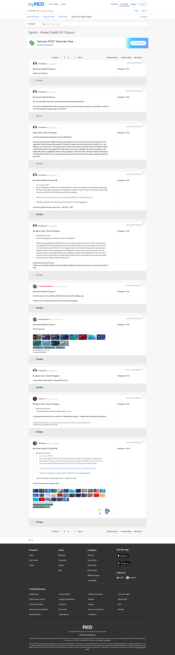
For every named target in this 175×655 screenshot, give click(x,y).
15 (124, 231)
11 (124, 69)
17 (124, 324)
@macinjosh (40, 185)
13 (124, 133)
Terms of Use (92, 560)
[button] (144, 60)
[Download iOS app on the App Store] (122, 555)
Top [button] (32, 540)
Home (31, 555)
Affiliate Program (93, 575)
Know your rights (124, 594)
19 (124, 404)
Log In (142, 4)
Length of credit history (67, 599)
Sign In (144, 11)
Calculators (92, 614)
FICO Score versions (36, 604)
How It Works (53, 4)
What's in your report (95, 594)
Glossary (121, 609)
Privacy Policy (92, 570)
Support (133, 4)
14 (124, 180)
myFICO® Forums (47, 11)
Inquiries (91, 604)
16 (124, 291)
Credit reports (64, 614)
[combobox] (95, 24)
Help (136, 11)
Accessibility (92, 580)
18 (124, 376)
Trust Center (92, 565)
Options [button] (145, 17)
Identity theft (122, 599)
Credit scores (33, 594)
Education (114, 4)
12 (124, 97)
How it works (33, 560)
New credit (62, 609)
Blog (59, 570)
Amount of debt (64, 594)
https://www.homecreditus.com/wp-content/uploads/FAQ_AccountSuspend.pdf (64, 197)
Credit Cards (62, 17)
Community (124, 4)
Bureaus (91, 599)
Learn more (107, 640)
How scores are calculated (38, 609)
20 (125, 448)
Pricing (63, 4)
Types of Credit (48, 17)
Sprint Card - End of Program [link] (82, 17)
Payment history (35, 614)
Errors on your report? (96, 609)
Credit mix (62, 604)
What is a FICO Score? (37, 599)
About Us (91, 555)
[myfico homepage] (36, 4)
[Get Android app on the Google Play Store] (123, 563)
